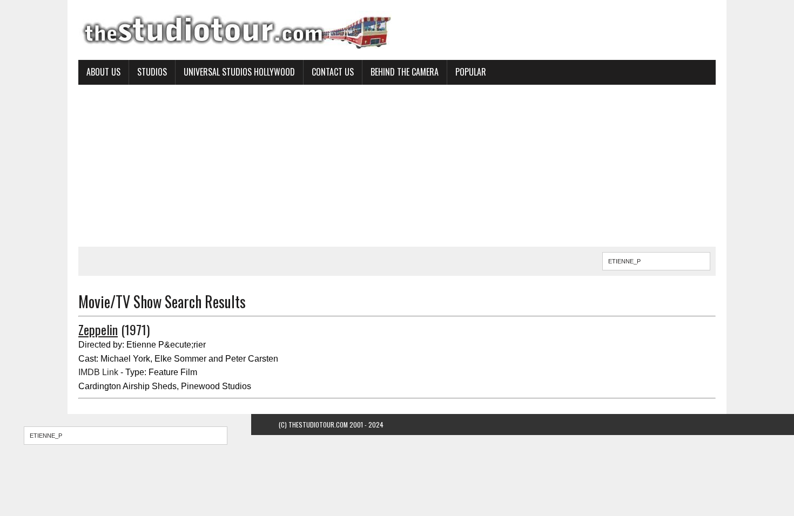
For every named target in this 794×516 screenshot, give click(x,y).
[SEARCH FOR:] (656, 259)
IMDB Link (98, 372)
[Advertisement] (397, 165)
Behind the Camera (405, 71)
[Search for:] (125, 435)
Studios (152, 71)
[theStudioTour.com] (397, 30)
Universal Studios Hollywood (239, 71)
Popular (470, 71)
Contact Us (333, 71)
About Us (103, 71)
